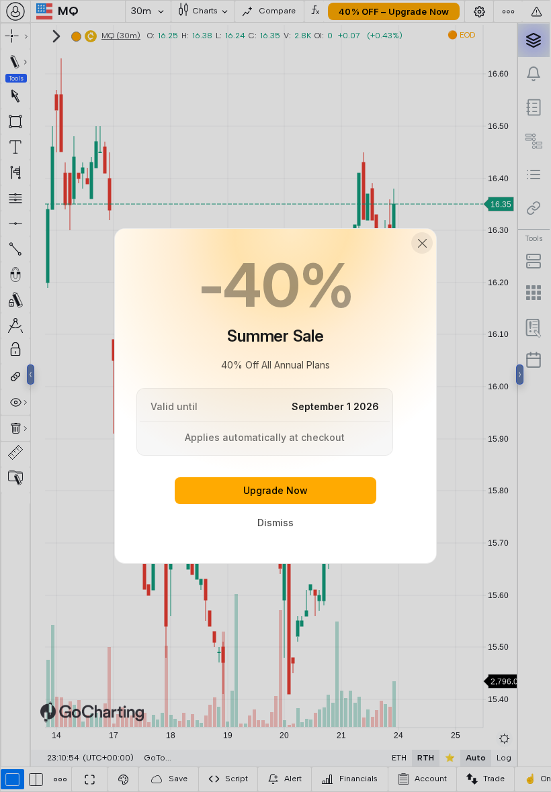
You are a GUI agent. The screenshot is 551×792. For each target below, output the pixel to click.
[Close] (422, 243)
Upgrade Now (275, 490)
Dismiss (275, 522)
